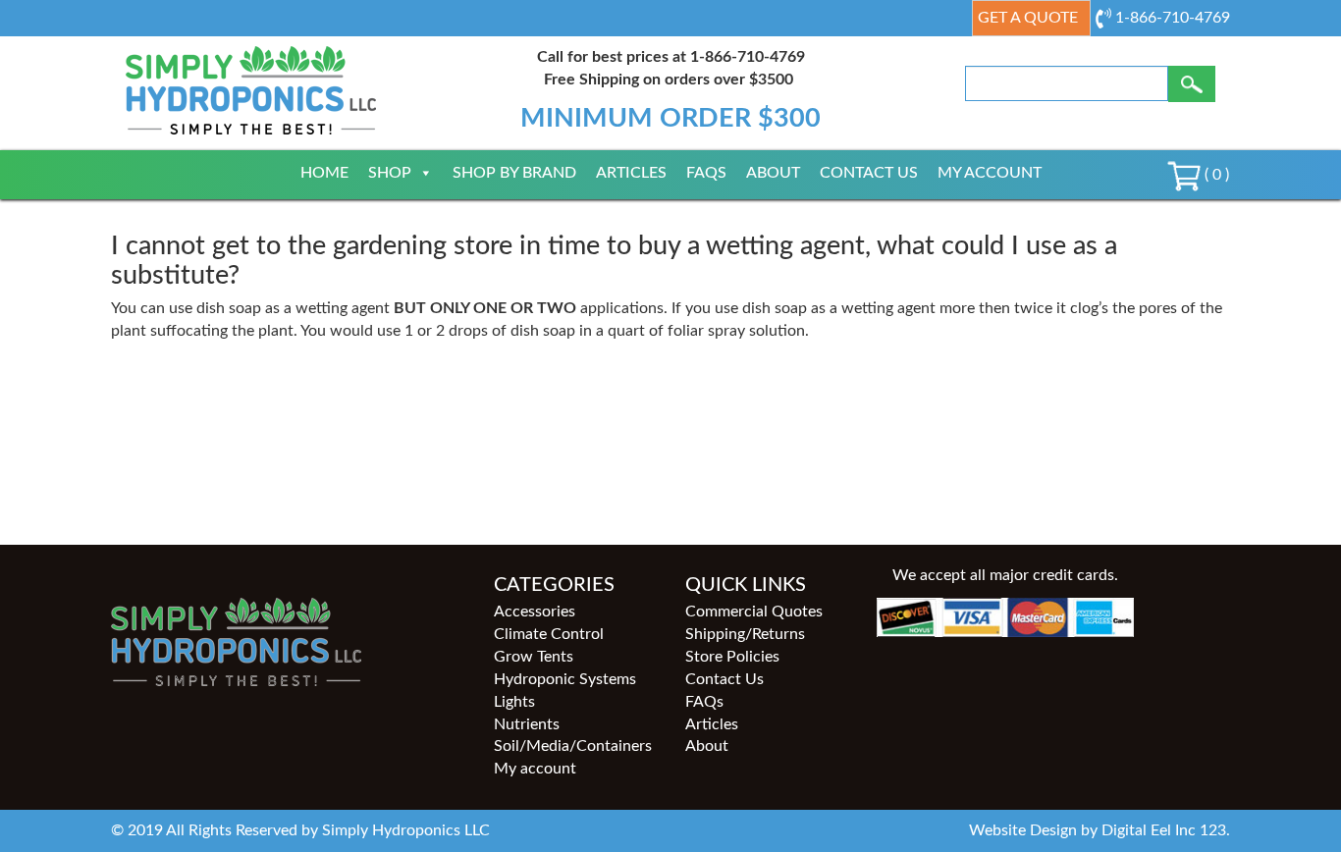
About (773, 173)
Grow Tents (533, 657)
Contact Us (869, 173)
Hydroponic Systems (565, 679)
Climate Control (549, 634)
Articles (631, 173)
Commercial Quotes (754, 611)
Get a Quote (1028, 18)
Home (324, 173)
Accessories (534, 611)
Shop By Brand (514, 173)
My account (990, 173)
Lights (514, 702)
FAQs (706, 173)
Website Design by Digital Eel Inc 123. (1099, 830)
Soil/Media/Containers (573, 746)
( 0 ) (1215, 175)
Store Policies (732, 657)
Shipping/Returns (745, 634)
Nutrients (527, 724)
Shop (389, 173)
